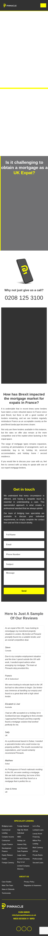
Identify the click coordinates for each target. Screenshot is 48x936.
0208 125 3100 (24, 298)
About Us (24, 877)
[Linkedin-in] (24, 928)
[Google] (29, 928)
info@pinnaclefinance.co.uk (24, 915)
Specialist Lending (24, 821)
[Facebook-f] (18, 928)
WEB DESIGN (19, 919)
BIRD (32, 919)
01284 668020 (24, 912)
